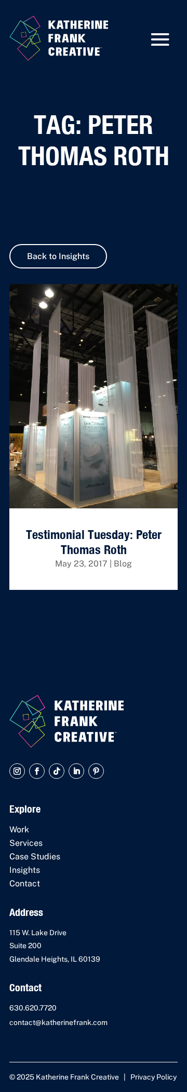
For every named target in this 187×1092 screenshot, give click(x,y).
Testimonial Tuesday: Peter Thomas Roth (94, 542)
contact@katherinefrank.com (58, 1022)
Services (26, 843)
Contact (24, 883)
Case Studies (34, 856)
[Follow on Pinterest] (96, 771)
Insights (24, 870)
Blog (123, 564)
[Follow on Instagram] (17, 771)
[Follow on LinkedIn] (76, 771)
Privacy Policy (153, 1077)
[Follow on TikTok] (56, 771)
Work (19, 829)
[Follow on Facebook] (37, 771)
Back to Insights (58, 256)
